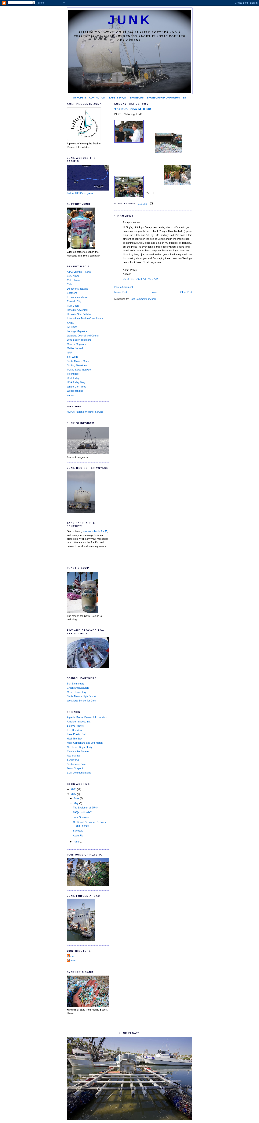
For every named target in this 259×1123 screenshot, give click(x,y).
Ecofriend (72, 292)
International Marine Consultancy (85, 318)
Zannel (70, 395)
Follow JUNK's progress (80, 193)
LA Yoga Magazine (77, 331)
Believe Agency (75, 725)
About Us (78, 835)
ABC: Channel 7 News (79, 271)
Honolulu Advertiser (77, 309)
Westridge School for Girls (81, 700)
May (76, 803)
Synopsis (78, 830)
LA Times (72, 327)
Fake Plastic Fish (76, 734)
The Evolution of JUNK (132, 109)
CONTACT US (97, 97)
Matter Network (75, 348)
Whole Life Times (76, 386)
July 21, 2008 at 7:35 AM (140, 278)
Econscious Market (77, 297)
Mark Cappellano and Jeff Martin (85, 742)
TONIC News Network (79, 369)
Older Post (186, 292)
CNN (69, 284)
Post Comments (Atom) (143, 299)
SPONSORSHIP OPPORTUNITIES (166, 97)
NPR (69, 352)
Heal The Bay (74, 738)
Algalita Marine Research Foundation (87, 717)
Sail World (72, 356)
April (76, 841)
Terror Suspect (75, 768)
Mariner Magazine (76, 344)
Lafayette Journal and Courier (83, 335)
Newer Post (120, 292)
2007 (74, 794)
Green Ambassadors (78, 687)
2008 (74, 789)
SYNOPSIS (79, 97)
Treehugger (73, 373)
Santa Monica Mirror (78, 361)
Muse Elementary (76, 692)
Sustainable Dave (76, 764)
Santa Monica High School (81, 696)
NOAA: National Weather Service (85, 411)
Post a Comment (123, 287)
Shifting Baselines (77, 365)
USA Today (73, 378)
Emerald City (74, 301)
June (77, 798)
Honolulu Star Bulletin (79, 314)
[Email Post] (151, 203)
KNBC (70, 322)
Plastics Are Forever (78, 751)
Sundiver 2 (73, 759)
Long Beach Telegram (79, 339)
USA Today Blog (76, 382)
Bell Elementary (75, 683)
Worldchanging (75, 390)
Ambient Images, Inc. (79, 721)
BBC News (73, 275)
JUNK (130, 20)
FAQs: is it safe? (82, 812)
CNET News (73, 280)
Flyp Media (73, 305)
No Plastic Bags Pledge (80, 747)
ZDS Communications (79, 772)
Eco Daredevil (74, 730)
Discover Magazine (77, 288)
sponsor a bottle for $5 (95, 531)
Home (154, 292)
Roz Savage (73, 755)
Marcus (72, 960)
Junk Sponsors (81, 817)
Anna (71, 956)
